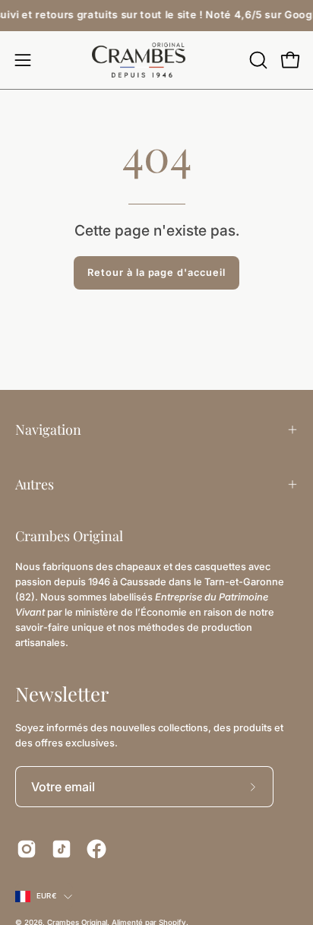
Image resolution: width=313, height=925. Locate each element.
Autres (34, 484)
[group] (156, 15)
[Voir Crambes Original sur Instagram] (26, 849)
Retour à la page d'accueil (156, 272)
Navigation (48, 429)
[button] (256, 60)
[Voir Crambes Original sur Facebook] (96, 849)
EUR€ (46, 896)
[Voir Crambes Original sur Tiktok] (61, 849)
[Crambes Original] (156, 60)
